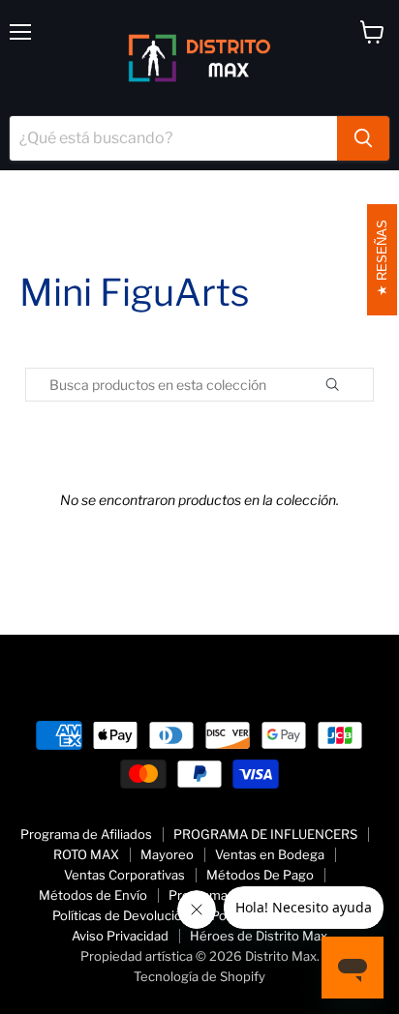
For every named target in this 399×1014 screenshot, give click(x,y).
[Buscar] (363, 138)
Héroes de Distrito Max (258, 935)
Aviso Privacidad (120, 935)
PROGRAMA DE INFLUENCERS (265, 834)
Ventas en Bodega (269, 854)
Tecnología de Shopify (199, 976)
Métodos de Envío (93, 895)
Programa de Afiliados (86, 834)
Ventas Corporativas (124, 874)
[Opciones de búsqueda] (354, 385)
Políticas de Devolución (121, 915)
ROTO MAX (86, 854)
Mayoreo (167, 854)
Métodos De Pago (260, 874)
